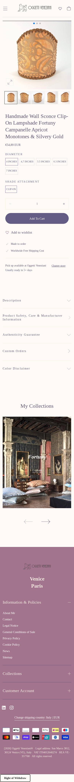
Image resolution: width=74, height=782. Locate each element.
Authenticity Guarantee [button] (21, 334)
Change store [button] (58, 265)
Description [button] (12, 300)
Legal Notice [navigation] (10, 625)
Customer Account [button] (18, 690)
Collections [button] (12, 673)
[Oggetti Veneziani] (37, 567)
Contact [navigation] (7, 619)
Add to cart (37, 218)
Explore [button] (37, 470)
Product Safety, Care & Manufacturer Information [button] (33, 317)
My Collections (37, 406)
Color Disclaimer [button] (16, 368)
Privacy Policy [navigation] (11, 638)
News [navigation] (6, 651)
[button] (5, 8)
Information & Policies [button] (22, 602)
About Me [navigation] (9, 613)
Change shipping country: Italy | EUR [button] (37, 717)
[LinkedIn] (3, 707)
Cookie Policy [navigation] (11, 644)
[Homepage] (34, 8)
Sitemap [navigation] (7, 657)
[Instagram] (11, 707)
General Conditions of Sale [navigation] (19, 632)
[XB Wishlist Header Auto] (60, 8)
